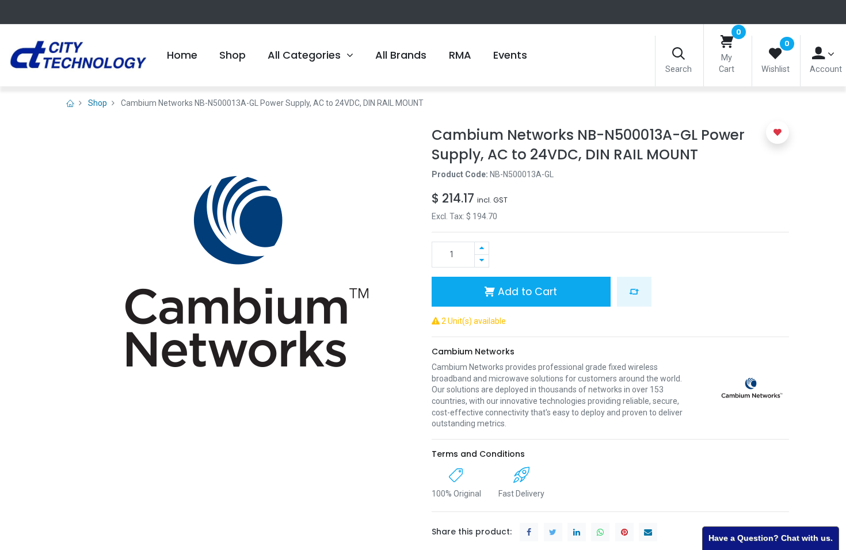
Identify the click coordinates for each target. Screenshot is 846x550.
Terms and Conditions (478, 454)
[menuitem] (181, 55)
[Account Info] (823, 54)
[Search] (678, 54)
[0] (727, 42)
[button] (634, 292)
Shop (97, 103)
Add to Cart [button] (526, 292)
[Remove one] (482, 261)
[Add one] (482, 248)
